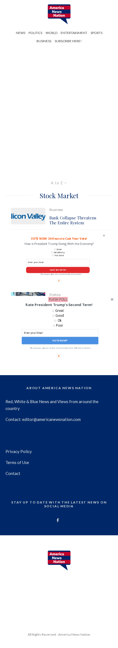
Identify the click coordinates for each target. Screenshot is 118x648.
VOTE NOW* (60, 340)
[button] (59, 304)
